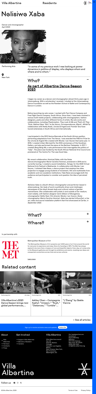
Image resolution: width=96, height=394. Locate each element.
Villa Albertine (11, 3)
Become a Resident (25, 341)
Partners (6, 344)
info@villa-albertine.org (77, 346)
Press (5, 348)
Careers (21, 344)
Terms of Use (72, 390)
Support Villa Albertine (26, 339)
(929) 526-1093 (74, 344)
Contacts (6, 346)
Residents (50, 3)
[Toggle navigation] (94, 2)
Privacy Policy (85, 390)
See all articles (82, 319)
